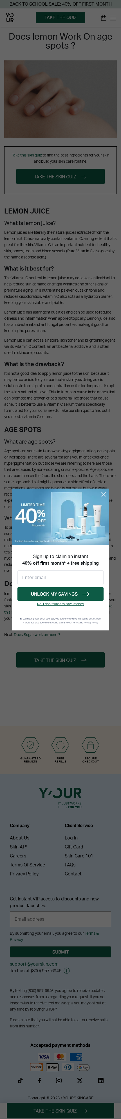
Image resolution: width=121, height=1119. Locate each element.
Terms (75, 623)
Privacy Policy (91, 623)
